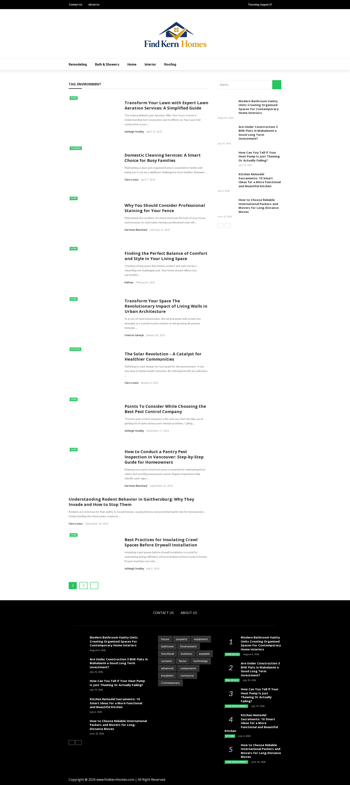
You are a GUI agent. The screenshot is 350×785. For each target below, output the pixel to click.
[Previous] (221, 225)
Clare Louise (132, 179)
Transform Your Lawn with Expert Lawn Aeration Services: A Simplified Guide (166, 105)
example (204, 653)
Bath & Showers (107, 64)
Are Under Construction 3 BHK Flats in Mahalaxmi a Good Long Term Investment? (258, 133)
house (165, 639)
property (181, 639)
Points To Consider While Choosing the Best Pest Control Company (165, 409)
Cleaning (76, 148)
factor (183, 661)
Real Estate (232, 680)
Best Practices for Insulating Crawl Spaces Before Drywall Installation (161, 542)
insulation (167, 675)
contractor (187, 675)
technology (200, 661)
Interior (150, 64)
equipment (201, 639)
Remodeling (78, 64)
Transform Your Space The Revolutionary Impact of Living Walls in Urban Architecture (166, 306)
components (188, 668)
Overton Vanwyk (134, 335)
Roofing (170, 64)
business (186, 653)
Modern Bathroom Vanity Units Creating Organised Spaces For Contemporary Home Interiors (259, 107)
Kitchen (230, 736)
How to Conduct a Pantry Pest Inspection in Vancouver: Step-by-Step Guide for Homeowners (164, 457)
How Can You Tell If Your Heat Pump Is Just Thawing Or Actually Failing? (259, 156)
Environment (188, 646)
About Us (93, 4)
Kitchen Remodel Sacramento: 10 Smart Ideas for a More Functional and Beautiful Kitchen (260, 180)
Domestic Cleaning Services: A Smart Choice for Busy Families (163, 157)
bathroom (167, 646)
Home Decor (232, 654)
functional (167, 653)
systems (166, 661)
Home (132, 64)
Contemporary (170, 682)
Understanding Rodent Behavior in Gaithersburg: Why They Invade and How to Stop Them (131, 501)
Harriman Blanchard (136, 230)
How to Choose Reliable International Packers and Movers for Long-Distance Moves (259, 206)
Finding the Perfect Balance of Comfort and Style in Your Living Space (166, 256)
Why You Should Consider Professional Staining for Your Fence (165, 208)
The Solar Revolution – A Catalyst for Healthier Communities (163, 356)
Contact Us (75, 4)
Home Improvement (236, 706)
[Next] (227, 225)
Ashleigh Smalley (134, 131)
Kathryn (129, 282)
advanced (167, 668)
